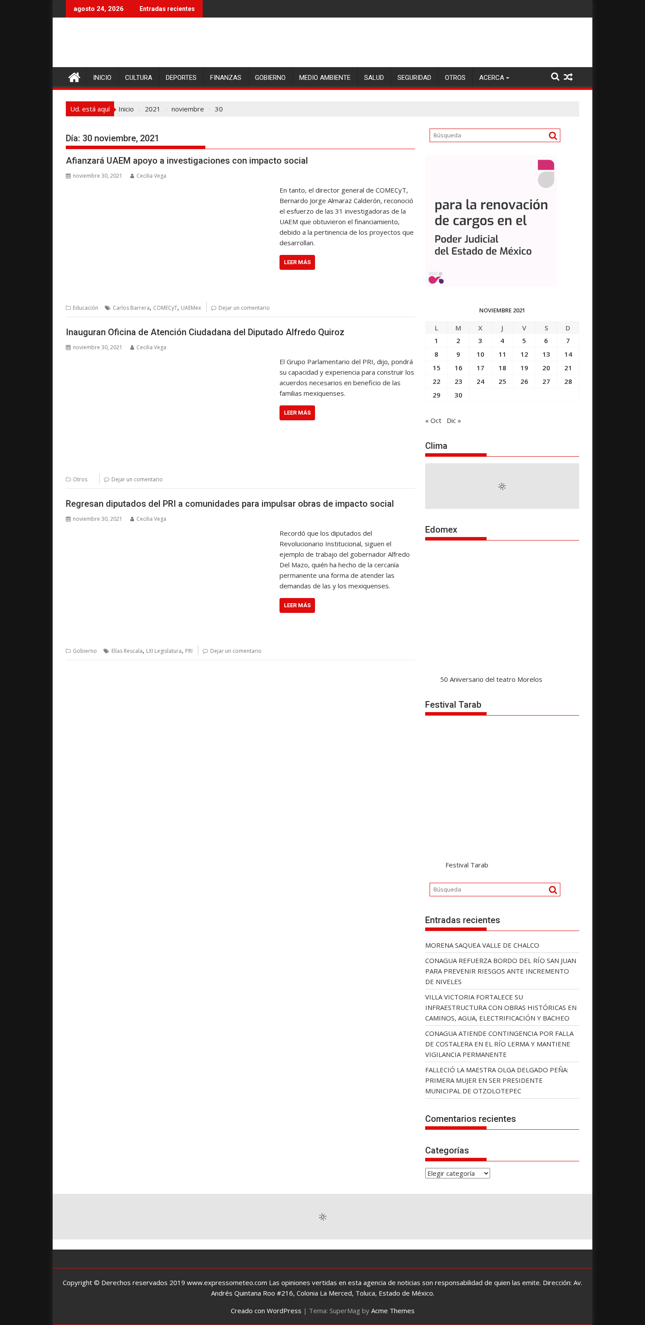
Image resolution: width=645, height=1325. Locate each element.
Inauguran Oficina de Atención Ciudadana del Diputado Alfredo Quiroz (205, 332)
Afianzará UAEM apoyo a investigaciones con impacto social (187, 160)
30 (458, 394)
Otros (455, 78)
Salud (374, 78)
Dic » (454, 420)
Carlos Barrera (131, 308)
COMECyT (165, 308)
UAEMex (191, 308)
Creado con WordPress (266, 1310)
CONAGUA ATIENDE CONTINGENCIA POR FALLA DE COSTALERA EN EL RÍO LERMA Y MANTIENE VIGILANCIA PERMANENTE (499, 1044)
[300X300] (491, 284)
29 (437, 394)
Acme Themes (393, 1310)
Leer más (297, 262)
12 (524, 354)
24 (480, 381)
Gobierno (270, 78)
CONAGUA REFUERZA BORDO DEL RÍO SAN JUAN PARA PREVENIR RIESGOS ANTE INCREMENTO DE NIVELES (500, 971)
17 (480, 367)
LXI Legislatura (164, 651)
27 (546, 381)
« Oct (433, 420)
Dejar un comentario (244, 308)
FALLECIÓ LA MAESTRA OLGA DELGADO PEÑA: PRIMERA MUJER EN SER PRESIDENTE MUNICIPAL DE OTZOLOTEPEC (496, 1080)
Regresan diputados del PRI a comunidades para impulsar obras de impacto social (230, 503)
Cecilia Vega (151, 175)
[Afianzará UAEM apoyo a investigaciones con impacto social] (170, 190)
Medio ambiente (325, 78)
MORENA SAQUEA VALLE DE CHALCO (482, 945)
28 (568, 381)
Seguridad (414, 78)
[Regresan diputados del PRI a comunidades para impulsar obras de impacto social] (170, 533)
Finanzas (225, 78)
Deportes (181, 78)
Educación (85, 308)
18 (502, 367)
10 (480, 354)
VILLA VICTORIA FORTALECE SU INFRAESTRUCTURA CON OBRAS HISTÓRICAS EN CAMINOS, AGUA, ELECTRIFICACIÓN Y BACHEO (501, 1007)
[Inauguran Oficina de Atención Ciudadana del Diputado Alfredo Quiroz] (170, 361)
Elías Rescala (127, 651)
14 (568, 354)
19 (524, 367)
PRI (189, 651)
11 (502, 354)
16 (458, 367)
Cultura (138, 78)
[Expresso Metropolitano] (74, 76)
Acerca (491, 78)
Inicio (102, 78)
